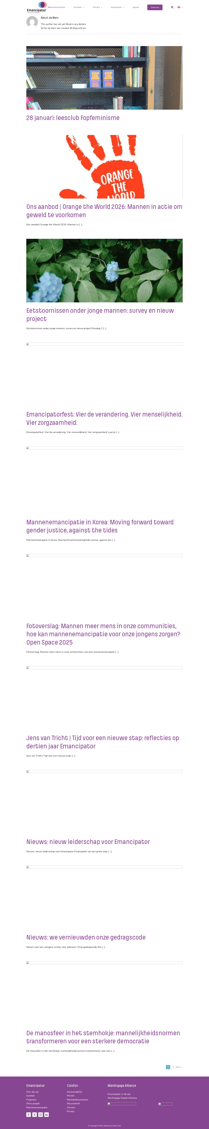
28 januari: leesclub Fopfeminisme (73, 118)
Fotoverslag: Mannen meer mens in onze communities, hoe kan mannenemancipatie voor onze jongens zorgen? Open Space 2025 (103, 634)
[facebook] (28, 1114)
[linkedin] (46, 1114)
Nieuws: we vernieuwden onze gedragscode (86, 937)
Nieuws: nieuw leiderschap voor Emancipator (88, 842)
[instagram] (40, 1114)
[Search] (172, 7)
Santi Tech (117, 1126)
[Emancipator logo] (37, 2)
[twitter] (34, 1114)
